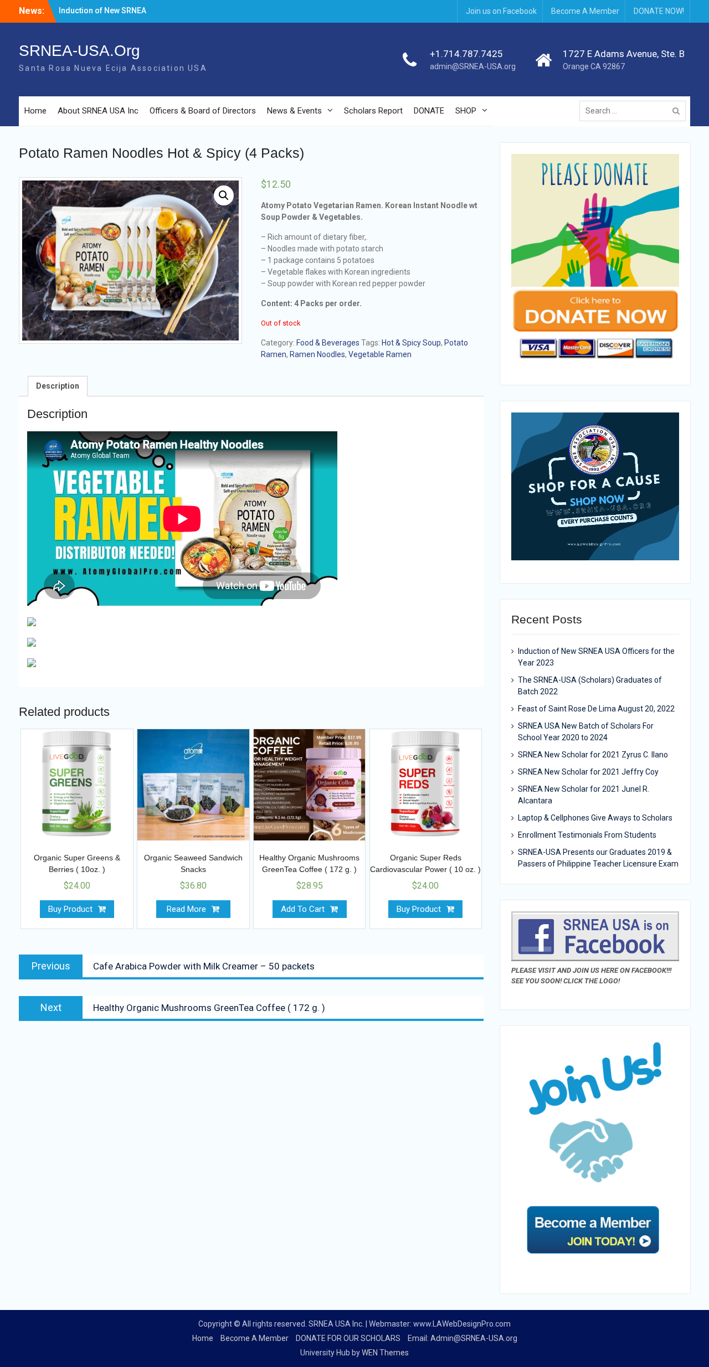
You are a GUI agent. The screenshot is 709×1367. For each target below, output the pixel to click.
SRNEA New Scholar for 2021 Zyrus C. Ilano (593, 754)
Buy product (70, 909)
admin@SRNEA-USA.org (473, 66)
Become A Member (585, 11)
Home (35, 111)
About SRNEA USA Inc (98, 111)
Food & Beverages (327, 342)
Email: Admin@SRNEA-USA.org (462, 1338)
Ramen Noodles (317, 354)
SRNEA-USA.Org (79, 50)
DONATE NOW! (659, 11)
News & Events (294, 111)
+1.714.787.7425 (466, 53)
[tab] (58, 386)
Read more (186, 909)
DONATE (429, 111)
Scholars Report (373, 111)
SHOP (465, 111)
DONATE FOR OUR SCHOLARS (348, 1338)
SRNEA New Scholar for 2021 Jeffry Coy (588, 771)
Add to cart (303, 909)
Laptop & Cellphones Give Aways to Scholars (595, 817)
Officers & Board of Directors (203, 111)
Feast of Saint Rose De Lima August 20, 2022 (596, 708)
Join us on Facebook (501, 11)
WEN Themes (385, 1352)
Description (57, 385)
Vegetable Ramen (380, 354)
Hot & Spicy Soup (411, 342)
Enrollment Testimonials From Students (587, 834)
